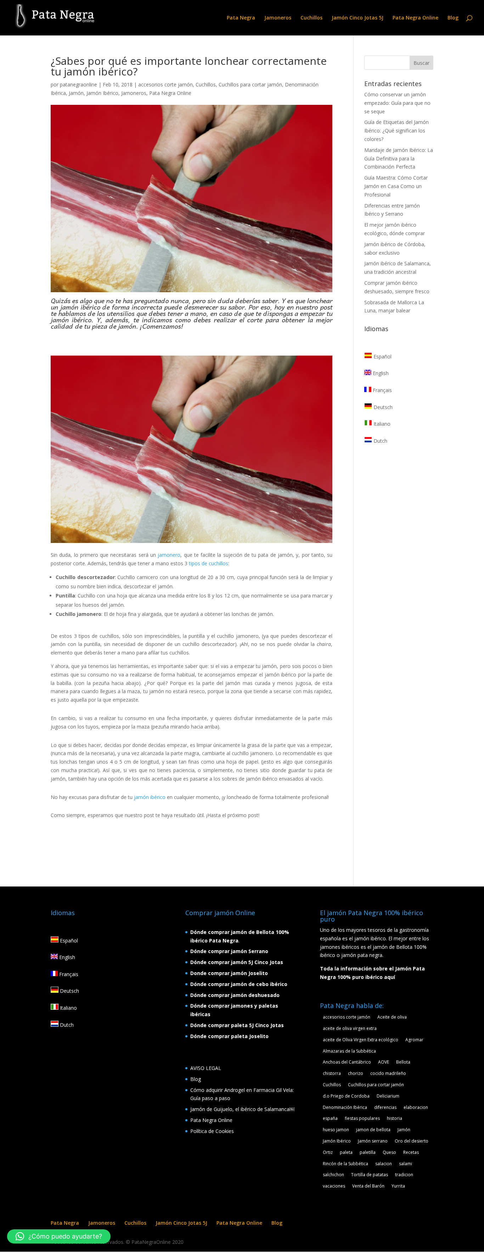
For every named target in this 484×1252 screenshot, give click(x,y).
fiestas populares (362, 1118)
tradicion (404, 1175)
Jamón (76, 93)
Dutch (379, 440)
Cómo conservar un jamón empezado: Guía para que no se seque (397, 103)
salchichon (333, 1175)
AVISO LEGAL (205, 1068)
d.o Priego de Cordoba (346, 1096)
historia (394, 1118)
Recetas (411, 1152)
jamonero (169, 554)
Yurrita (398, 1186)
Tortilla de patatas (369, 1175)
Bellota (403, 1062)
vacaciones (334, 1186)
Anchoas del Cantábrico (347, 1062)
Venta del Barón (368, 1186)
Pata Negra (241, 18)
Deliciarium (388, 1096)
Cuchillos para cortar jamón (250, 84)
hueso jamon (336, 1130)
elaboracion (416, 1107)
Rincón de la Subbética (345, 1164)
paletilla (368, 1152)
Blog (453, 18)
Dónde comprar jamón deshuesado (235, 995)
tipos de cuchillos (208, 563)
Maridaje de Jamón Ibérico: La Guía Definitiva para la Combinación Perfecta (398, 158)
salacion (383, 1164)
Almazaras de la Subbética (349, 1051)
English (380, 373)
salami (405, 1164)
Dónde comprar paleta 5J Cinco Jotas (237, 1025)
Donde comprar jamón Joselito (229, 973)
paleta (346, 1152)
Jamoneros (277, 18)
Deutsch (382, 407)
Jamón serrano (373, 1141)
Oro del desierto (411, 1141)
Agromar (414, 1040)
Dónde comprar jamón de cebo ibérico (238, 984)
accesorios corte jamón (165, 84)
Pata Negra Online (415, 18)
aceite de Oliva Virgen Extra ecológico (360, 1040)
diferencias (385, 1107)
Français (381, 390)
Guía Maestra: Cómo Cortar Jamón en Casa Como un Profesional (396, 186)
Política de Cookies (212, 1131)
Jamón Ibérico (102, 93)
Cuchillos (311, 18)
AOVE (383, 1062)
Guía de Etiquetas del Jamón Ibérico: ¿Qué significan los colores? (396, 130)
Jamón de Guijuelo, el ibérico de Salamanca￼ (242, 1109)
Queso (389, 1152)
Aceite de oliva (392, 1017)
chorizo (355, 1073)
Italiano (381, 423)
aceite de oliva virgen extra (350, 1028)
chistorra (332, 1073)
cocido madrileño (388, 1073)
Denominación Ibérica (345, 1107)
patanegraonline (78, 84)
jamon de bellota (373, 1130)
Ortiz (328, 1152)
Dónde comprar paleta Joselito (229, 1036)
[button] (59, 1236)
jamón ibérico (149, 797)
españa (330, 1118)
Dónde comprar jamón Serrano (229, 951)
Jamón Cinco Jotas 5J (357, 18)
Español (382, 356)
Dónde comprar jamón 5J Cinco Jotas (236, 962)
